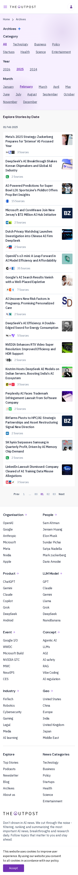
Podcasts (9, 769)
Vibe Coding (50, 672)
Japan (47, 731)
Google (8, 529)
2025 (20, 69)
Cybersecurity (12, 712)
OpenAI (8, 523)
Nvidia (7, 555)
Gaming (8, 718)
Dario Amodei (52, 561)
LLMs (46, 647)
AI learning (10, 738)
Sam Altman (51, 523)
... (30, 494)
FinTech (8, 699)
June (6, 94)
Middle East (51, 738)
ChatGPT (9, 582)
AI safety (49, 660)
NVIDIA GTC (11, 660)
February (26, 86)
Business (40, 44)
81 (42, 494)
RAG (46, 666)
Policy (56, 44)
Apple (7, 561)
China (46, 705)
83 (54, 494)
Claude (7, 594)
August (32, 94)
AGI (45, 653)
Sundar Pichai (52, 542)
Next (62, 494)
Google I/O (10, 640)
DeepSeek (10, 614)
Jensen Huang (52, 529)
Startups (8, 52)
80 (35, 494)
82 (48, 494)
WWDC (7, 647)
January (8, 87)
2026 (6, 69)
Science (41, 52)
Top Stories (10, 762)
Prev (16, 494)
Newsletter (10, 775)
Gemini (7, 588)
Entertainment (61, 52)
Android (8, 620)
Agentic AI (50, 640)
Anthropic (9, 536)
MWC (6, 666)
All (5, 44)
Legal (6, 725)
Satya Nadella (52, 549)
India (46, 718)
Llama (47, 601)
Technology (20, 44)
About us (9, 795)
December (30, 102)
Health (25, 52)
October (69, 94)
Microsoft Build (13, 653)
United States (52, 699)
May (68, 87)
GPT (46, 582)
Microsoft (9, 542)
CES (6, 679)
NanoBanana (52, 620)
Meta (6, 549)
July (18, 94)
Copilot (8, 601)
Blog (6, 782)
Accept (13, 868)
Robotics (9, 705)
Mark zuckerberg (54, 555)
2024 (33, 69)
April (56, 87)
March (43, 87)
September (50, 94)
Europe (48, 712)
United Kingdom (53, 725)
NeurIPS (8, 672)
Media (7, 731)
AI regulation (51, 679)
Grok (6, 607)
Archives (8, 788)
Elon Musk (50, 536)
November (10, 102)
